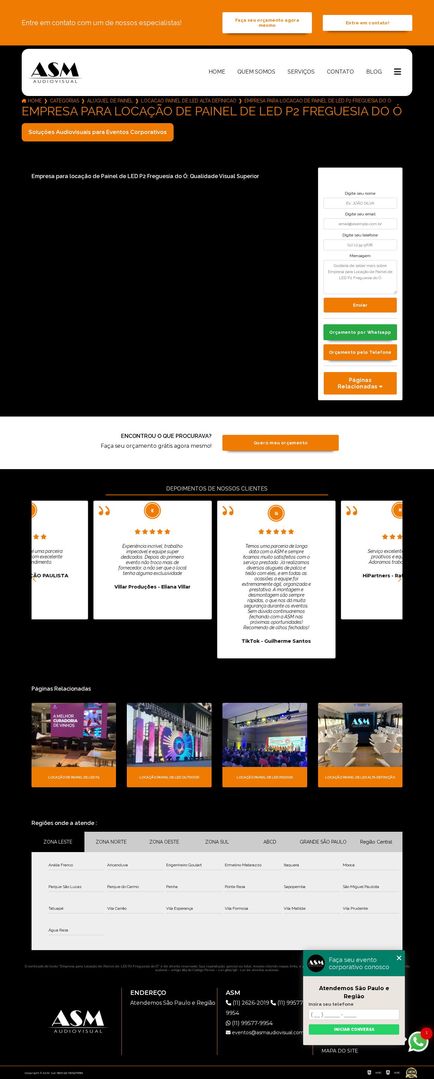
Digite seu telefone (360, 235)
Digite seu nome (360, 193)
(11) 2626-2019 (251, 1003)
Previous (35, 579)
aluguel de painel (110, 100)
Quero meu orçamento (281, 442)
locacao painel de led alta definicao (188, 100)
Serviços (301, 72)
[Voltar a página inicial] (55, 72)
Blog (374, 72)
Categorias (64, 100)
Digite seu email (360, 214)
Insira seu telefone (331, 1004)
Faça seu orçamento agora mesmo (267, 23)
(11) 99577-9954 (252, 1023)
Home (217, 72)
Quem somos (256, 72)
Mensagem (360, 255)
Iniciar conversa (354, 1029)
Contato (340, 72)
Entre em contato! (367, 22)
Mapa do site (339, 1051)
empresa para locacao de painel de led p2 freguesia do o (317, 100)
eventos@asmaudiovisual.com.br (270, 1032)
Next (399, 579)
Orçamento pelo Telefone (360, 352)
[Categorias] (397, 72)
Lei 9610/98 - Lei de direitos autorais (248, 970)
